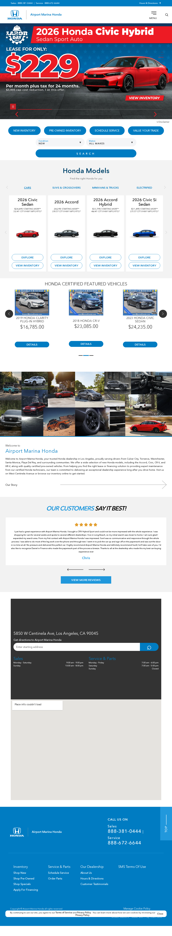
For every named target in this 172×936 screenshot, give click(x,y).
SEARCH (85, 153)
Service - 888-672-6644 (47, 3)
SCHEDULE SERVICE (107, 130)
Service (124, 840)
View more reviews (86, 580)
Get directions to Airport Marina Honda (37, 640)
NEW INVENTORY (24, 130)
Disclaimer (164, 121)
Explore (28, 257)
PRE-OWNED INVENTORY (65, 130)
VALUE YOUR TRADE (146, 130)
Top (166, 828)
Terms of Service (64, 912)
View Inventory (27, 265)
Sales (124, 829)
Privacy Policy (84, 912)
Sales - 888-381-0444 (22, 3)
